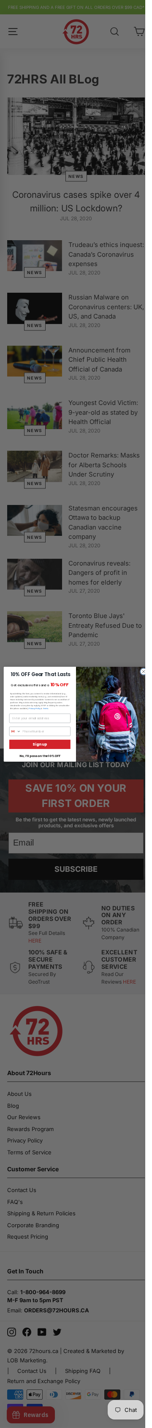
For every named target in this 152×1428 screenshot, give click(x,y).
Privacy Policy (35, 708)
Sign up (40, 743)
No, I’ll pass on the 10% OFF (39, 756)
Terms (45, 708)
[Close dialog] (143, 671)
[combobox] (15, 730)
